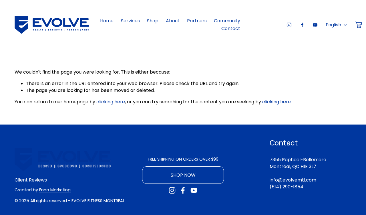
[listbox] (336, 25)
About (173, 20)
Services (130, 20)
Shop (152, 20)
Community (227, 20)
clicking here (110, 101)
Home (107, 20)
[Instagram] (289, 25)
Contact (230, 28)
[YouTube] (315, 25)
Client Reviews (31, 180)
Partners (197, 20)
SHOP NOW (183, 175)
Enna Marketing (55, 190)
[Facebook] (302, 25)
